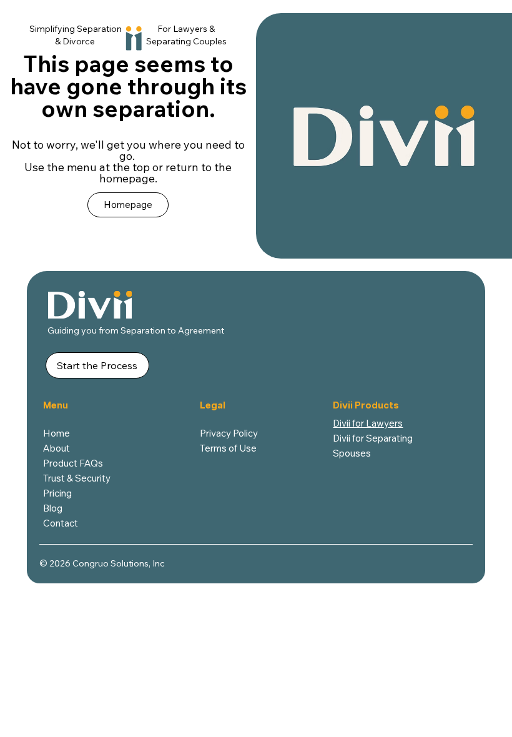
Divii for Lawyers (368, 423)
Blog (52, 508)
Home (56, 433)
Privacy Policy (229, 433)
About (56, 448)
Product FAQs (73, 463)
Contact (60, 523)
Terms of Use (228, 448)
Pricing (57, 493)
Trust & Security (77, 478)
